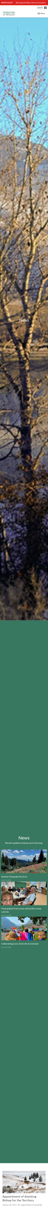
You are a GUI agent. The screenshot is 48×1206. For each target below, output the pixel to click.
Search (40, 8)
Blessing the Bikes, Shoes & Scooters (31, 2)
